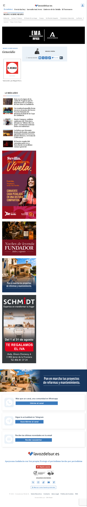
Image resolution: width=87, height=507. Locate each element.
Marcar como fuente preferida (44, 487)
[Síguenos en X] (33, 482)
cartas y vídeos (16, 18)
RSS (76, 494)
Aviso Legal (55, 494)
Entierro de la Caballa (52, 9)
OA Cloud (49, 497)
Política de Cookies (67, 494)
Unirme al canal (37, 403)
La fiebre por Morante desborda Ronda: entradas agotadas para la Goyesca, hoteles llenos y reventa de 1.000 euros (24, 134)
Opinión (6, 22)
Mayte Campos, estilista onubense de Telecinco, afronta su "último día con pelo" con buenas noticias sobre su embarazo (24, 123)
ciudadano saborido (67, 18)
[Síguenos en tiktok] (43, 482)
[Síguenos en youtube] (48, 482)
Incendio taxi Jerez (34, 9)
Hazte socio (45, 467)
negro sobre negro (16, 22)
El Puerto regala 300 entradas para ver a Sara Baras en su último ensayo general (23, 144)
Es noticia (8, 9)
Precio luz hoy (19, 9)
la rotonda (80, 18)
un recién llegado (52, 18)
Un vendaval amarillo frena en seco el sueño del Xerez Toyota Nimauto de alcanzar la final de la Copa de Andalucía (24, 111)
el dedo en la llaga (30, 18)
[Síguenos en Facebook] (54, 482)
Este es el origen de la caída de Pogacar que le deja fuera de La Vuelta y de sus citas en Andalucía (24, 101)
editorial (6, 18)
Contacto (47, 494)
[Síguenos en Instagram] (38, 482)
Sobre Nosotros (36, 494)
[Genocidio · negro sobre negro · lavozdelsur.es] (43, 6)
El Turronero (67, 9)
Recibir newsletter (33, 440)
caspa (41, 18)
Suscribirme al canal (29, 422)
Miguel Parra (50, 51)
